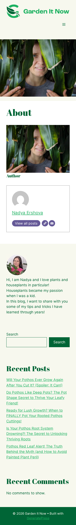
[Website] (45, 223)
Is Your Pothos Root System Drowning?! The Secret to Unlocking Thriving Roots (36, 433)
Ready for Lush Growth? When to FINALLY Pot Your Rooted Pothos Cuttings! (34, 415)
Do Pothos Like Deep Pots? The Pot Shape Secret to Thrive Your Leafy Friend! (36, 397)
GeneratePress (38, 518)
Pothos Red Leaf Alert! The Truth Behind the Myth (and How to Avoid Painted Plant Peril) (36, 451)
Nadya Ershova (27, 212)
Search (12, 334)
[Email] (52, 223)
